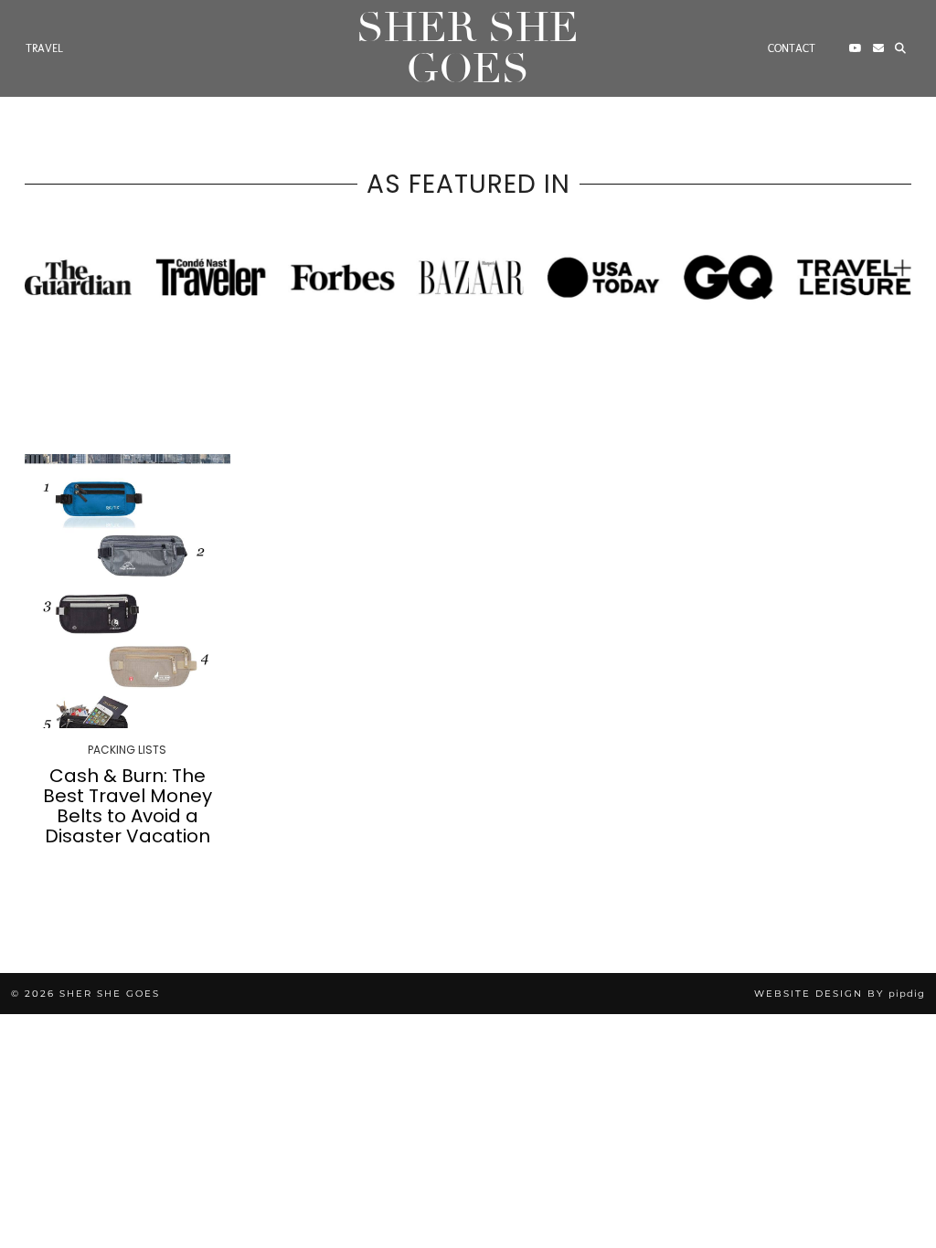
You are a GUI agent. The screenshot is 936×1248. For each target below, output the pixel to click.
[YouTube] (855, 48)
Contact (791, 48)
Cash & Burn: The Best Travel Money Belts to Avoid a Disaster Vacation (127, 806)
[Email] (878, 48)
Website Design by (839, 993)
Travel (44, 48)
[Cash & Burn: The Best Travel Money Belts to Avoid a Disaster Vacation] (127, 590)
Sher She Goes (467, 48)
